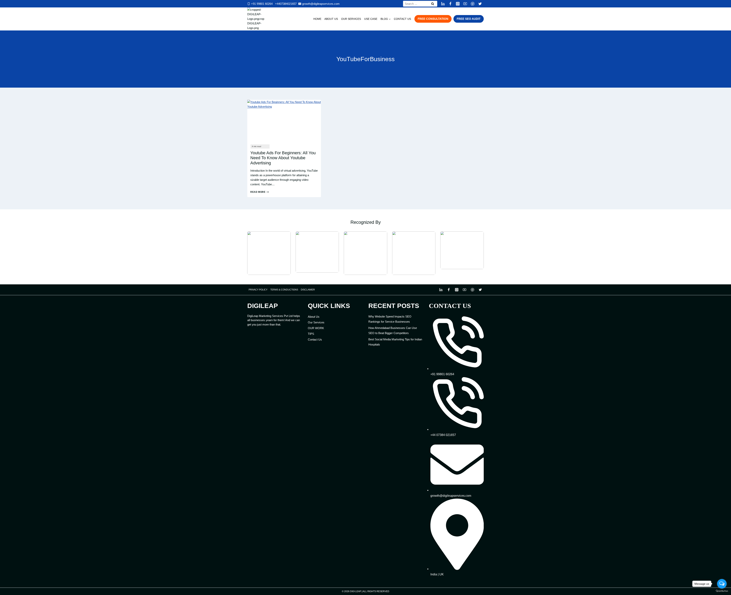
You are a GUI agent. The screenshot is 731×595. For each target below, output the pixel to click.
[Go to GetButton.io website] (722, 591)
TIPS (311, 333)
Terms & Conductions (284, 289)
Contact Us (402, 18)
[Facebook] (450, 3)
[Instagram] (457, 3)
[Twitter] (480, 3)
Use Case (370, 18)
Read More (259, 192)
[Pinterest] (472, 3)
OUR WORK (316, 328)
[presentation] (284, 120)
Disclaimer (308, 289)
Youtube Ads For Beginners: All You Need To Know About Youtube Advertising (283, 157)
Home (317, 18)
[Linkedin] (443, 3)
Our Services (351, 18)
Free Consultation (433, 18)
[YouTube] (465, 3)
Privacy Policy (258, 289)
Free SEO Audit (468, 18)
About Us (331, 18)
